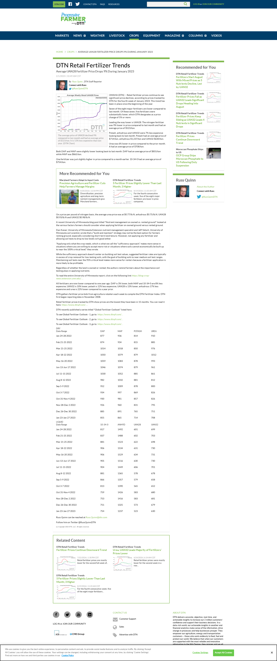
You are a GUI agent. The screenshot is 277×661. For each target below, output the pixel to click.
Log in (196, 4)
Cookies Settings (200, 653)
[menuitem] (62, 35)
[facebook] (56, 614)
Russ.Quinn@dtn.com (96, 517)
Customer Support (127, 619)
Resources (113, 4)
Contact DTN (90, 4)
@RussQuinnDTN (79, 88)
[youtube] (78, 614)
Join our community (213, 4)
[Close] (271, 652)
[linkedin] (90, 614)
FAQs (102, 4)
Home (59, 52)
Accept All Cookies (223, 653)
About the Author (205, 187)
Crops (70, 52)
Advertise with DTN (128, 635)
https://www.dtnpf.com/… (74, 305)
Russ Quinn (77, 82)
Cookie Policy (68, 655)
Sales (121, 627)
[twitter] (67, 614)
